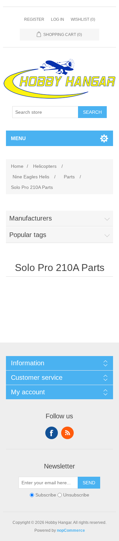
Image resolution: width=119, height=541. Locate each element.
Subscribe (45, 494)
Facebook (51, 433)
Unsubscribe (76, 494)
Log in (57, 19)
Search (92, 112)
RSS (67, 433)
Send (89, 482)
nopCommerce (71, 530)
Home (17, 166)
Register (34, 19)
